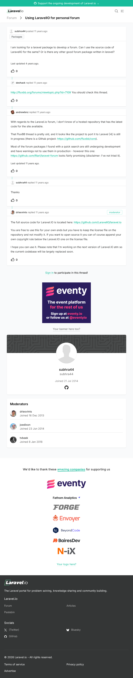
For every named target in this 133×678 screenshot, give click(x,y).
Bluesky (75, 629)
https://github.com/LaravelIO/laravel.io (97, 222)
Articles (71, 605)
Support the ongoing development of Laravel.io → (68, 3)
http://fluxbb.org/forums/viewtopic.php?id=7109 (41, 92)
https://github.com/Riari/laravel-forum (34, 155)
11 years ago (40, 82)
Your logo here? (66, 564)
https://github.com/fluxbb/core (76, 138)
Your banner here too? (66, 329)
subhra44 (66, 372)
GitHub (12, 636)
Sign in (49, 272)
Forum (12, 18)
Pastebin (9, 612)
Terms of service (14, 664)
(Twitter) (13, 629)
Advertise (10, 670)
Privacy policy (75, 664)
